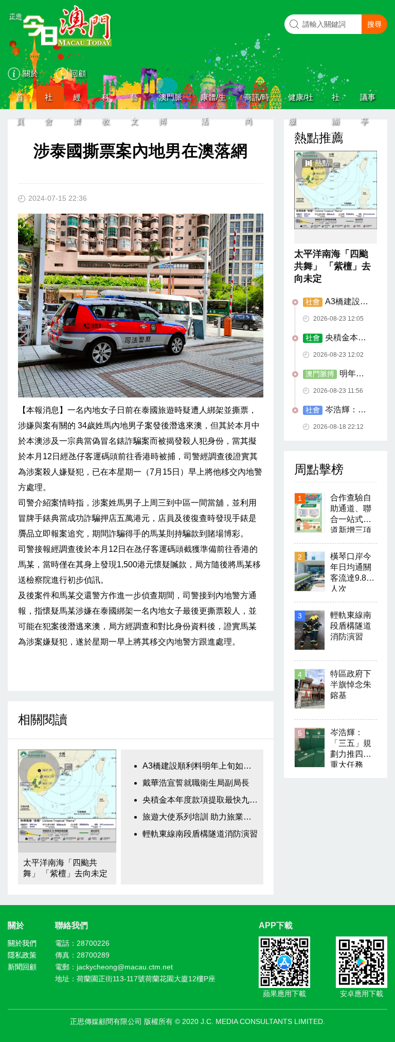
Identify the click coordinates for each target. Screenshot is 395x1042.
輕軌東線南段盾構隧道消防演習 (200, 833)
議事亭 (367, 101)
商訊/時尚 (257, 101)
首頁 (20, 101)
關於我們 (22, 943)
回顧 (78, 73)
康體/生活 (213, 101)
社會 (48, 101)
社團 (335, 101)
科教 (106, 101)
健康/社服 (300, 101)
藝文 (134, 101)
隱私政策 (22, 955)
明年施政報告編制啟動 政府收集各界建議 (337, 374)
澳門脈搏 (170, 101)
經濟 (77, 101)
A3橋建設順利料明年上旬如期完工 (200, 765)
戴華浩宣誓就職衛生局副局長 (195, 782)
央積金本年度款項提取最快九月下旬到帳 (200, 799)
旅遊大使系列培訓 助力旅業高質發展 (200, 816)
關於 (30, 73)
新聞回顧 (22, 967)
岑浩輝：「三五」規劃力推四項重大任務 (336, 410)
